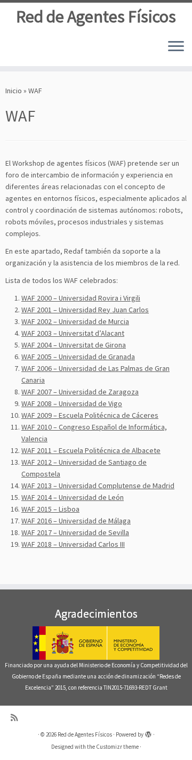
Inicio (13, 90)
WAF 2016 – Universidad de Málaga (76, 520)
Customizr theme (117, 746)
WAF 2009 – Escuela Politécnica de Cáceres (89, 415)
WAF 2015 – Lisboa (50, 509)
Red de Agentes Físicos (96, 17)
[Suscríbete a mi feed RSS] (17, 717)
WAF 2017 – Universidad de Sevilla (75, 532)
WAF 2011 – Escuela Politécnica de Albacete (91, 450)
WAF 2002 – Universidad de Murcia (75, 321)
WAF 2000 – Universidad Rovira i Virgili (80, 298)
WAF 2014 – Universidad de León (72, 497)
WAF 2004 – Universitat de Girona (73, 345)
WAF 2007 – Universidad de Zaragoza (80, 392)
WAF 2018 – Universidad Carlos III (73, 544)
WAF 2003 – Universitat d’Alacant (72, 333)
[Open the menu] (176, 47)
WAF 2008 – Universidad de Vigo (71, 403)
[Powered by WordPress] (148, 732)
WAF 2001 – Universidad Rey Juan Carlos (85, 309)
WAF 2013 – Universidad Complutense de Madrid (97, 485)
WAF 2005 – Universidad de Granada (78, 356)
